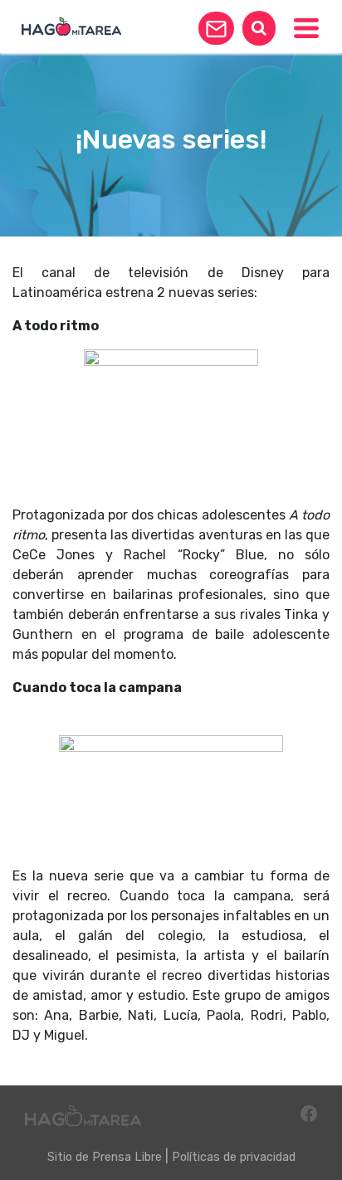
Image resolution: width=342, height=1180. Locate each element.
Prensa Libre (127, 1157)
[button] (216, 28)
